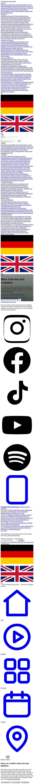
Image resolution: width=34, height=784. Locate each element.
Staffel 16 (15, 511)
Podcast (10, 519)
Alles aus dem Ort (8, 539)
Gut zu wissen (13, 523)
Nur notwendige (16, 782)
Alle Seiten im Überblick (10, 526)
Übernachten (18, 516)
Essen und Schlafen (7, 58)
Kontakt (21, 527)
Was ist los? (21, 513)
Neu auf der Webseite (24, 526)
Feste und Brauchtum (21, 518)
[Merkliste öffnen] (2, 94)
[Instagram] (17, 343)
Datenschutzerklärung (13, 779)
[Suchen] (19, 141)
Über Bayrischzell (6, 72)
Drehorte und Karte (14, 510)
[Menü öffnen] (1, 139)
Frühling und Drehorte (15, 298)
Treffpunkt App (22, 523)
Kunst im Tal (19, 521)
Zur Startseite (4, 298)
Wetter (24, 298)
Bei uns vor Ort (10, 518)
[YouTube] (17, 440)
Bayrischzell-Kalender (13, 524)
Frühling (4, 14)
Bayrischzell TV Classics (8, 521)
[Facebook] (17, 376)
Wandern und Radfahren (8, 516)
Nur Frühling (19, 539)
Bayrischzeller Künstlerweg (21, 519)
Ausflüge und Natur (7, 40)
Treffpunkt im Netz (13, 527)
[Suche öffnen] (2, 135)
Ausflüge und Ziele (25, 515)
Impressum (27, 527)
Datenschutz (4, 529)
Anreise (22, 510)
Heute (3, 3)
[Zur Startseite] (8, 302)
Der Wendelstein (23, 511)
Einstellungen (25, 782)
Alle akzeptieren (5, 782)
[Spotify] (17, 473)
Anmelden (21, 540)
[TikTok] (17, 408)
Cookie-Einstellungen (14, 529)
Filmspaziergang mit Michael (9, 513)
